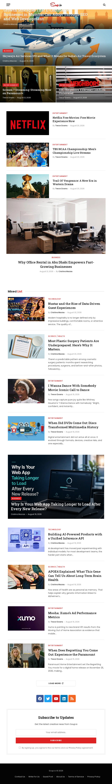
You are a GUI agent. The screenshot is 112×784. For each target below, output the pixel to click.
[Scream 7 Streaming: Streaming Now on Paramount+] (28, 84)
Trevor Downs (8, 97)
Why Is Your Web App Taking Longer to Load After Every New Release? (56, 506)
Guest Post (48, 776)
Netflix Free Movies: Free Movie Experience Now (74, 119)
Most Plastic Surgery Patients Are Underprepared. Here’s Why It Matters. (73, 345)
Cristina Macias (11, 24)
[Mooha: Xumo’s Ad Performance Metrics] (26, 618)
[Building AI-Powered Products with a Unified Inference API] (26, 540)
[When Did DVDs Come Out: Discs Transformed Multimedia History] (26, 428)
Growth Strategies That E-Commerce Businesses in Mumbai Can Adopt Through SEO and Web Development (46, 14)
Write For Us (34, 776)
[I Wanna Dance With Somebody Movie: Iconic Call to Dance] (26, 391)
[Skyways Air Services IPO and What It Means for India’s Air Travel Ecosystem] (56, 47)
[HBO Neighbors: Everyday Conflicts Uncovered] (84, 84)
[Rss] (72, 698)
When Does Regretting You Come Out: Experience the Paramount (73, 652)
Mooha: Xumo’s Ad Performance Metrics (72, 615)
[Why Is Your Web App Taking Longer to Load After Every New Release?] (56, 487)
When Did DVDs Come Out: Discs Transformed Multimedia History (73, 425)
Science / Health (56, 336)
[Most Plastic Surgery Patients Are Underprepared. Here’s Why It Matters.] (26, 346)
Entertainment (11, 85)
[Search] (104, 4)
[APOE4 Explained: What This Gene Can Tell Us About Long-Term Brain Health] (26, 577)
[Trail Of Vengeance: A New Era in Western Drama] (27, 186)
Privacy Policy (75, 748)
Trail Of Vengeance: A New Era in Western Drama (75, 182)
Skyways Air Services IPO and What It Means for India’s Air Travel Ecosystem (54, 56)
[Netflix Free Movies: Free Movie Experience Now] (27, 123)
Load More (55, 683)
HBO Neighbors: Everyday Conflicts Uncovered (82, 91)
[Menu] (8, 4)
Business (8, 51)
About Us (60, 776)
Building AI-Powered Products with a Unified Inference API (75, 536)
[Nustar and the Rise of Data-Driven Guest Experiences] (26, 309)
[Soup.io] (56, 4)
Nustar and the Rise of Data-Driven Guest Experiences (74, 306)
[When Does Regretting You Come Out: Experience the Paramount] (26, 656)
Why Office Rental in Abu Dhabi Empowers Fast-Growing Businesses (56, 264)
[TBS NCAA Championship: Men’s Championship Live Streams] (27, 155)
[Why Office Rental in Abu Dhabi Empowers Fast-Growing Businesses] (56, 226)
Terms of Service (76, 776)
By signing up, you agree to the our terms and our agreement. (57, 748)
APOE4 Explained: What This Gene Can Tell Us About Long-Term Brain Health (75, 575)
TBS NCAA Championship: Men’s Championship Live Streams (74, 150)
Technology (54, 299)
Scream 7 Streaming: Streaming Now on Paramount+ (27, 91)
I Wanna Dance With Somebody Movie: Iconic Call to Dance (72, 388)
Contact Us (20, 776)
